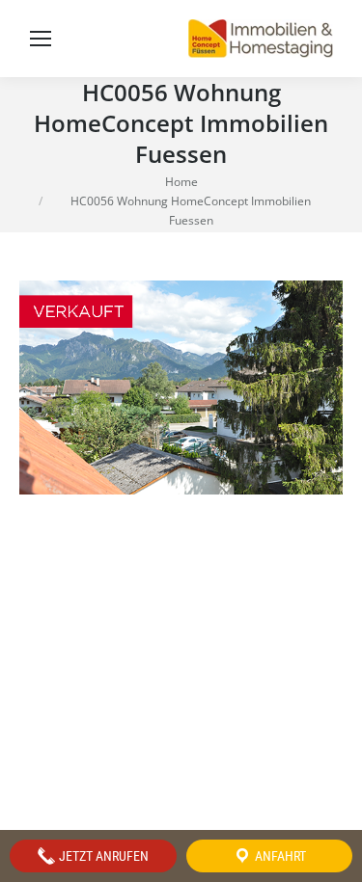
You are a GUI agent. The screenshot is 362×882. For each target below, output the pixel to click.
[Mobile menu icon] (40, 38)
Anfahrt (279, 856)
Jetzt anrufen (102, 856)
